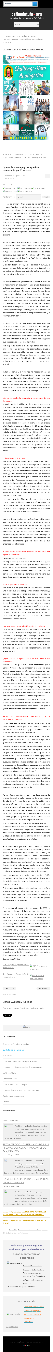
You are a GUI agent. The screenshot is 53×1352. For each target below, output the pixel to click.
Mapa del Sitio (12, 1326)
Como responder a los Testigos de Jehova (20, 1061)
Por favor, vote (9, 197)
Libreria (6, 1101)
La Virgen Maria (9, 1073)
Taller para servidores (32, 1273)
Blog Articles (13, 1230)
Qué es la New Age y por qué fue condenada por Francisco (21, 169)
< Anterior (9, 988)
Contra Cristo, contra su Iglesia (15, 1084)
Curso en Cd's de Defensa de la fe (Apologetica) (22, 1067)
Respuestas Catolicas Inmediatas (16, 1044)
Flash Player (25, 1008)
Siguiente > (43, 988)
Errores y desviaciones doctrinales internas (21, 1090)
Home (8, 36)
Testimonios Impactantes (13, 1096)
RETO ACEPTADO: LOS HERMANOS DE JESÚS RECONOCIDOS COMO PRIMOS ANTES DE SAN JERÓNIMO (26, 1148)
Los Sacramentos (10, 1078)
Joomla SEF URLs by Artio (9, 994)
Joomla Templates (17, 1342)
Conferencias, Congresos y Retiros (21, 1286)
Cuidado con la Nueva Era (24, 36)
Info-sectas (7, 1055)
